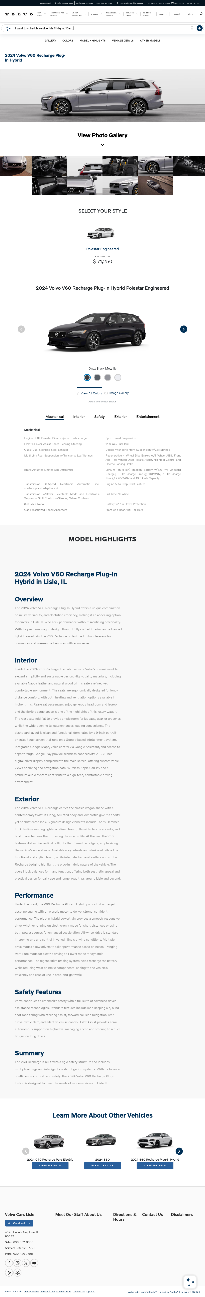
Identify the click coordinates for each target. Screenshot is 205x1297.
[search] (201, 14)
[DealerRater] (17, 1273)
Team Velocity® (148, 1291)
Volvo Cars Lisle (13, 1291)
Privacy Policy (31, 1291)
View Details (50, 1165)
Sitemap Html (63, 1291)
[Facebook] (9, 1263)
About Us (93, 1214)
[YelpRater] (9, 1273)
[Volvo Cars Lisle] (19, 14)
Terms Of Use (47, 1291)
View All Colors (91, 393)
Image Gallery (119, 393)
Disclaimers (182, 1214)
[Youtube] (34, 1263)
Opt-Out (90, 1291)
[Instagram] (17, 1263)
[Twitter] (26, 1263)
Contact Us (21, 1223)
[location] (117, 3)
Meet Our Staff (69, 1214)
